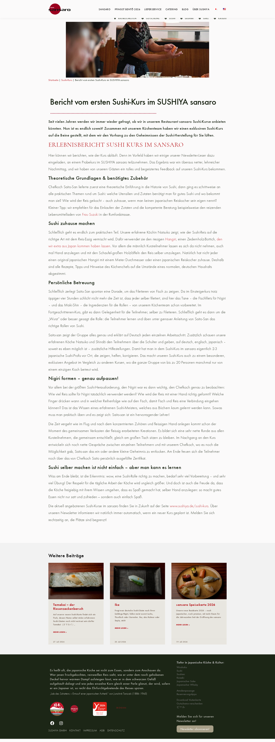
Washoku (182, 667)
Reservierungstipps (187, 694)
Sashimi (181, 674)
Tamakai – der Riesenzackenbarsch (68, 606)
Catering (172, 9)
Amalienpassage (185, 690)
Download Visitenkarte (189, 700)
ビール (181, 707)
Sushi (179, 670)
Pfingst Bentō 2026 (127, 9)
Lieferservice (152, 9)
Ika (117, 604)
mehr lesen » (60, 632)
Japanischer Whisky (187, 684)
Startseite (53, 80)
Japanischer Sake (186, 681)
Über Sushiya (201, 9)
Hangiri (170, 239)
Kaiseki (180, 677)
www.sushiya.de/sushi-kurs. (189, 506)
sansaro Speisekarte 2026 (195, 604)
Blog (185, 9)
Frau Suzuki (90, 214)
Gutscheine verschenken (190, 703)
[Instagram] (61, 723)
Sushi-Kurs (66, 80)
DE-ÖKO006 (121, 707)
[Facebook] (52, 723)
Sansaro (104, 9)
